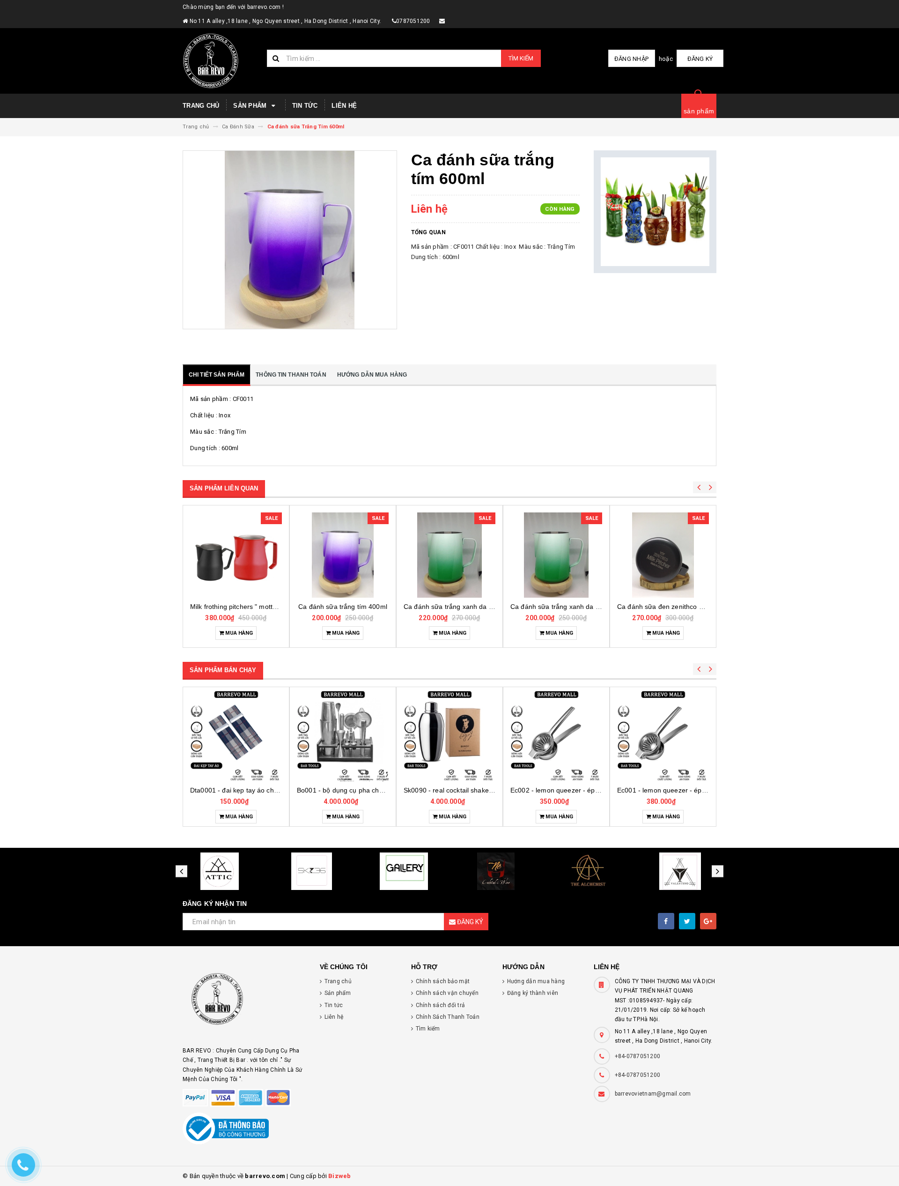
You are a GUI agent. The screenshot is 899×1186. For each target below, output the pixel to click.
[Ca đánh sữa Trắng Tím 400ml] (236, 555)
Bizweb (339, 1175)
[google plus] (708, 921)
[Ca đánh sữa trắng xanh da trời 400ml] (449, 555)
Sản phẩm (250, 105)
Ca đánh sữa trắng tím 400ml (236, 606)
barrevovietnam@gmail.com (653, 1093)
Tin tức (305, 105)
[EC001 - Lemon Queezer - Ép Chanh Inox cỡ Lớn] (556, 735)
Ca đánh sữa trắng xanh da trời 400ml (461, 606)
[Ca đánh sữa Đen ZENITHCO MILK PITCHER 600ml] (556, 555)
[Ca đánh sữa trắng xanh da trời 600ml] (343, 555)
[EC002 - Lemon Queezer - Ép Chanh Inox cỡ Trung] (449, 735)
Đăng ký (700, 58)
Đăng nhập (631, 58)
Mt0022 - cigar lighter (663, 790)
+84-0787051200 (638, 1056)
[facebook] (666, 921)
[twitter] (687, 921)
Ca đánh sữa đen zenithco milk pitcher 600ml (578, 606)
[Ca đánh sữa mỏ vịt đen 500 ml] (663, 555)
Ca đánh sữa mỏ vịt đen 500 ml (664, 606)
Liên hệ (344, 105)
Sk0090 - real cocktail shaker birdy (349, 790)
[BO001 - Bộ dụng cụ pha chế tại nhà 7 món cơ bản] (236, 735)
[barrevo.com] (244, 1003)
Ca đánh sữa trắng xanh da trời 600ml (355, 606)
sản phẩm (699, 111)
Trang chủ (201, 105)
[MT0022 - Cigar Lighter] (663, 735)
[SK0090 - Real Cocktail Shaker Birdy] (343, 735)
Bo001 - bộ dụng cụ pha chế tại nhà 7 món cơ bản (266, 790)
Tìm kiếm (520, 58)
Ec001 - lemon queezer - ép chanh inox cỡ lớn (580, 790)
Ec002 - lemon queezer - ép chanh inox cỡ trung (477, 790)
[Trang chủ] (221, 61)
